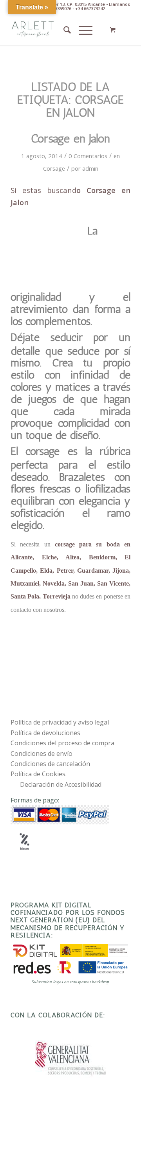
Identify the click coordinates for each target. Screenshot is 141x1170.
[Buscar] (63, 29)
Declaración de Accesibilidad (60, 784)
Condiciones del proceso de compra (62, 743)
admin (90, 168)
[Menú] (81, 29)
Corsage (54, 168)
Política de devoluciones (45, 732)
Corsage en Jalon (70, 139)
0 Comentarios (88, 156)
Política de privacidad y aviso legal (60, 722)
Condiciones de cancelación (50, 763)
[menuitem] (63, 29)
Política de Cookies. (39, 774)
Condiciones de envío (41, 753)
